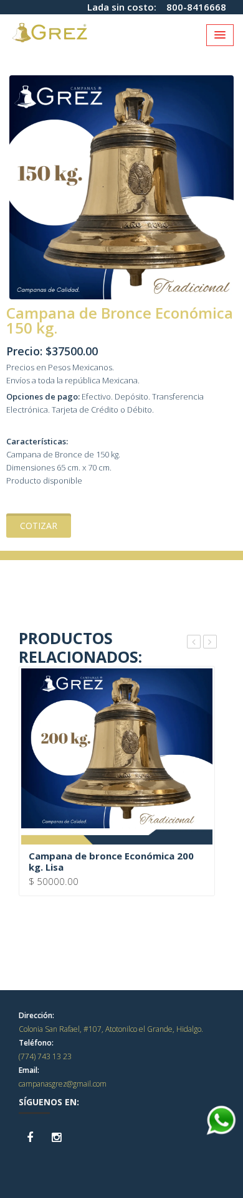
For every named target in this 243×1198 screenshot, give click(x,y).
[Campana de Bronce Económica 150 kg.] (121, 186)
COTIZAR (38, 525)
